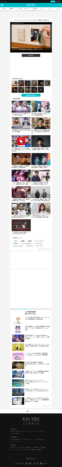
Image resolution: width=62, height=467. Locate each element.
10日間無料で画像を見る (31, 95)
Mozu (16, 241)
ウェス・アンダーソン (39, 241)
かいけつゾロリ (29, 246)
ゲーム (43, 439)
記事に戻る (31, 55)
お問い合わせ (22, 447)
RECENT (32, 312)
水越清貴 (23, 241)
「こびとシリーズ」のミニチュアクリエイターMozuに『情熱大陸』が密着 (26, 10)
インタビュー (42, 431)
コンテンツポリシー (25, 449)
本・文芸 (12, 439)
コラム (27, 431)
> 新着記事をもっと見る (46, 406)
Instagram (35, 424)
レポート (32, 431)
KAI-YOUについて (14, 447)
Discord (32, 424)
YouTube (29, 424)
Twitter (23, 424)
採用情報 (39, 449)
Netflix (16, 243)
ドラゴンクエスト (38, 243)
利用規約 (43, 447)
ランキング (22, 431)
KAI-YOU (1, 10)
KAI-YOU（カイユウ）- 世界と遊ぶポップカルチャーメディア (31, 5)
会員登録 (53, 1)
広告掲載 (28, 447)
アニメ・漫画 (24, 439)
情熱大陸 (30, 241)
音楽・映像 (39, 439)
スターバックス (39, 246)
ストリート (12, 441)
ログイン (58, 1)
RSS (38, 424)
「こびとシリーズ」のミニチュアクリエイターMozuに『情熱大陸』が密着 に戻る (31, 20)
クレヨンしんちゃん (19, 246)
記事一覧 (12, 431)
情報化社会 (17, 439)
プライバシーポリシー (15, 449)
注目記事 (17, 431)
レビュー (37, 431)
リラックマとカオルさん (26, 243)
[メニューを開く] (2, 5)
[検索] (60, 5)
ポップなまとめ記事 (14, 433)
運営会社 (33, 449)
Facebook (26, 424)
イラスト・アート (7, 10)
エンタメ (18, 441)
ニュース (12, 10)
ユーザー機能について (35, 447)
